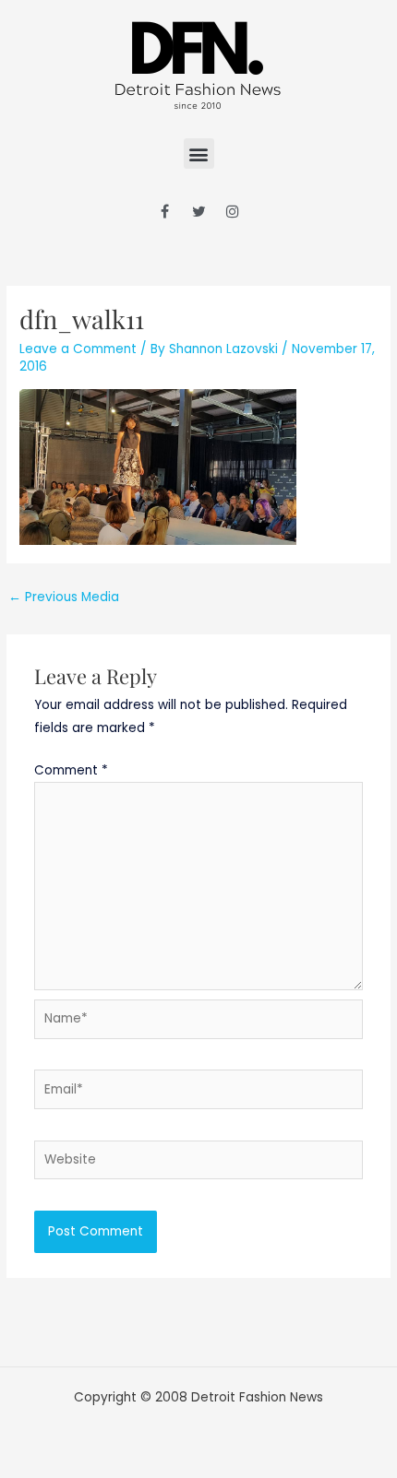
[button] (199, 153)
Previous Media (63, 597)
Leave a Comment (78, 349)
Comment (71, 770)
